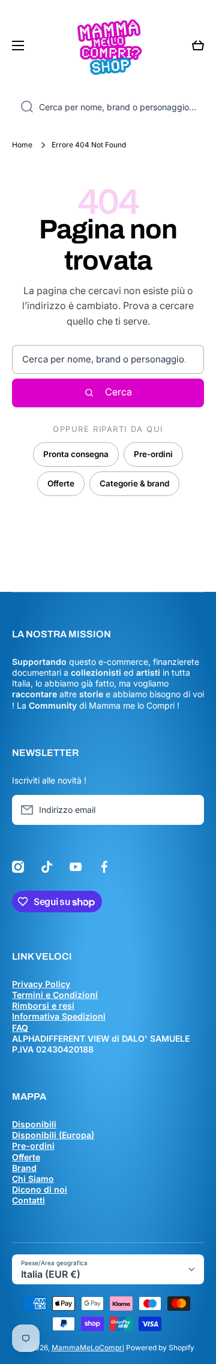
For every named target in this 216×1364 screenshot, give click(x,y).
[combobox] (108, 107)
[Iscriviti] (189, 810)
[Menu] (21, 45)
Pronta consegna (76, 454)
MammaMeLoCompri (88, 1347)
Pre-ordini (153, 454)
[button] (198, 46)
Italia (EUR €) (50, 1274)
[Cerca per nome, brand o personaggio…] (22, 107)
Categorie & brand (134, 483)
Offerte (60, 483)
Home (22, 144)
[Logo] (108, 45)
